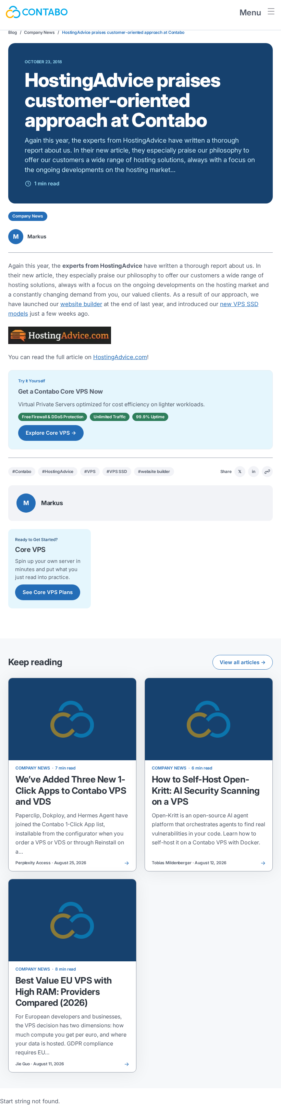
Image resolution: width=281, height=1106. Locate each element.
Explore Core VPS (51, 433)
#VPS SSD (117, 471)
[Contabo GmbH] (37, 12)
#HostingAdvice (57, 471)
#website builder (154, 471)
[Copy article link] (267, 471)
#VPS (90, 471)
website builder (81, 304)
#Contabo (21, 471)
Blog (12, 32)
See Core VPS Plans (48, 592)
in (253, 471)
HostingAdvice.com (120, 357)
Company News (39, 32)
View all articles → (243, 662)
